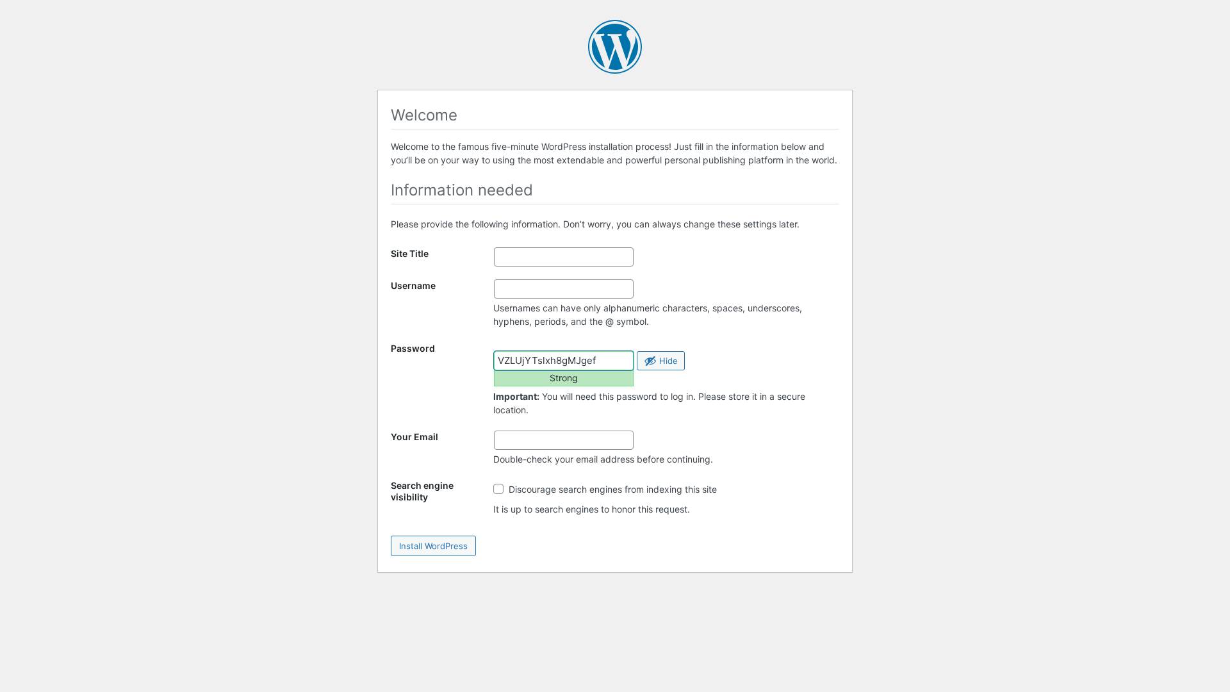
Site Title (410, 253)
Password (413, 348)
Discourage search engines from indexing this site (611, 489)
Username (413, 285)
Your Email (414, 436)
